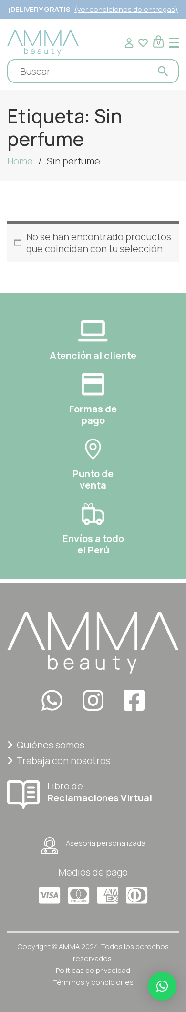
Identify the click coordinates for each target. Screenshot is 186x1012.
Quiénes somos (50, 744)
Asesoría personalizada (105, 843)
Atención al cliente (93, 355)
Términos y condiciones (93, 982)
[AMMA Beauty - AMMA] (43, 41)
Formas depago (93, 414)
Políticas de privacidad (93, 970)
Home (20, 160)
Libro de (99, 791)
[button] (162, 986)
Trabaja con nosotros (64, 760)
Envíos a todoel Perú (93, 544)
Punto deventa (93, 479)
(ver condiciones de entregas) (126, 9)
